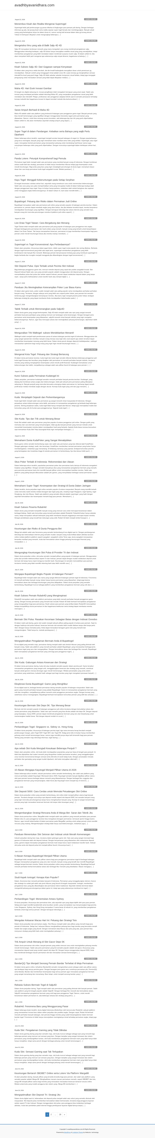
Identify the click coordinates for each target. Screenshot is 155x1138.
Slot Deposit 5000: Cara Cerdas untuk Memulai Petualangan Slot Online (51, 791)
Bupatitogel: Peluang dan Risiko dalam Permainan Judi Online (46, 201)
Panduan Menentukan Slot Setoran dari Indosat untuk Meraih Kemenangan (52, 834)
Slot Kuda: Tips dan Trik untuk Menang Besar (37, 419)
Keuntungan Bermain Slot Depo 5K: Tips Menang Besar (43, 705)
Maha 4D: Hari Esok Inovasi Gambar (33, 88)
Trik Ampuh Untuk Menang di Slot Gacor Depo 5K (40, 942)
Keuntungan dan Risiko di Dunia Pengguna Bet (38, 528)
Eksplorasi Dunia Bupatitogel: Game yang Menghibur (41, 684)
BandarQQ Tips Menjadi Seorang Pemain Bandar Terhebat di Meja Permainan (54, 963)
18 (61, 1114)
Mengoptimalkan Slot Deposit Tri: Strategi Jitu (37, 1094)
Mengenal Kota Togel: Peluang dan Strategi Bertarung (42, 354)
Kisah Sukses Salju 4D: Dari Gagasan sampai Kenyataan (43, 67)
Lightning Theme (78, 1132)
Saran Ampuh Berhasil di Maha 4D (32, 110)
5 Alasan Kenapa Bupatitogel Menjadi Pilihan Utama (41, 856)
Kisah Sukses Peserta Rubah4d (30, 507)
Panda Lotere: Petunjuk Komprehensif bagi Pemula (40, 158)
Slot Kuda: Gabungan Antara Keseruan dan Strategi (41, 662)
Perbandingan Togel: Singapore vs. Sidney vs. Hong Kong (44, 727)
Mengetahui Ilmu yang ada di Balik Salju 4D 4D (38, 45)
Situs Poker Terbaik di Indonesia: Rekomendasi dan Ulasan (44, 462)
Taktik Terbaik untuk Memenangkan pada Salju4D (39, 309)
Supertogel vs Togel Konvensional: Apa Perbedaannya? (42, 244)
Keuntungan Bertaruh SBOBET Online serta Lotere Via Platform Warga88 (52, 1073)
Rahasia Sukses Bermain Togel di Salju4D (36, 985)
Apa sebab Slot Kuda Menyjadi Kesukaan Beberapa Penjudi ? (45, 748)
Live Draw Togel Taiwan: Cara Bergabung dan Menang (42, 223)
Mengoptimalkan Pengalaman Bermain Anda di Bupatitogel (44, 641)
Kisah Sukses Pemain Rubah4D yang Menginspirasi (41, 595)
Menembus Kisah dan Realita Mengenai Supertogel (40, 24)
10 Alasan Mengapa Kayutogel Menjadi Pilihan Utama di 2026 (45, 770)
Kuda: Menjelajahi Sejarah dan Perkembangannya (40, 397)
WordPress (67, 1132)
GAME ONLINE (91, 19)
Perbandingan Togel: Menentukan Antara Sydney (39, 899)
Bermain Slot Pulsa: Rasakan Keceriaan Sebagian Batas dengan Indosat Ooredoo (56, 619)
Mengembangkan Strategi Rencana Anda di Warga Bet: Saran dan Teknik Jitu (54, 813)
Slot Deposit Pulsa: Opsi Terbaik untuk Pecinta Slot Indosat (44, 266)
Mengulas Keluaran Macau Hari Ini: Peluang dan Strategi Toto (46, 920)
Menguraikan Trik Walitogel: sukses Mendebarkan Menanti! (44, 333)
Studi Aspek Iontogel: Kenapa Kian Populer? (37, 877)
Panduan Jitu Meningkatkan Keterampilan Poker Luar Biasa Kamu (48, 287)
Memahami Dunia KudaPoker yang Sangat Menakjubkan (43, 440)
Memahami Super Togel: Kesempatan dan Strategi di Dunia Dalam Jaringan (53, 485)
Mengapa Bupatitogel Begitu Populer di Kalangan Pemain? (44, 574)
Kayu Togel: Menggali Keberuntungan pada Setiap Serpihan (45, 180)
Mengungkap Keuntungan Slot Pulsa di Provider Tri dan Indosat (46, 552)
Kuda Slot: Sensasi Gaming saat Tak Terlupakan (39, 1051)
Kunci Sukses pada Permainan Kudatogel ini (37, 376)
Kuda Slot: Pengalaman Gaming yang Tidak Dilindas (41, 1030)
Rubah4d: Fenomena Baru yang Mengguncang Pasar (41, 1006)
